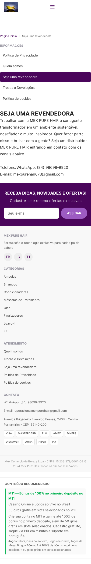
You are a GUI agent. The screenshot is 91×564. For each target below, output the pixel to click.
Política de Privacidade (20, 55)
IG (18, 257)
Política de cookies (17, 98)
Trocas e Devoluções (19, 88)
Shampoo (10, 284)
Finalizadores (13, 315)
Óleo (7, 308)
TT (28, 257)
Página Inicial (9, 36)
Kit (5, 331)
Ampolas (10, 276)
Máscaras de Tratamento (22, 300)
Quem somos (13, 66)
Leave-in (10, 323)
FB (8, 257)
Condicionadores (16, 292)
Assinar (74, 213)
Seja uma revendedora (20, 77)
